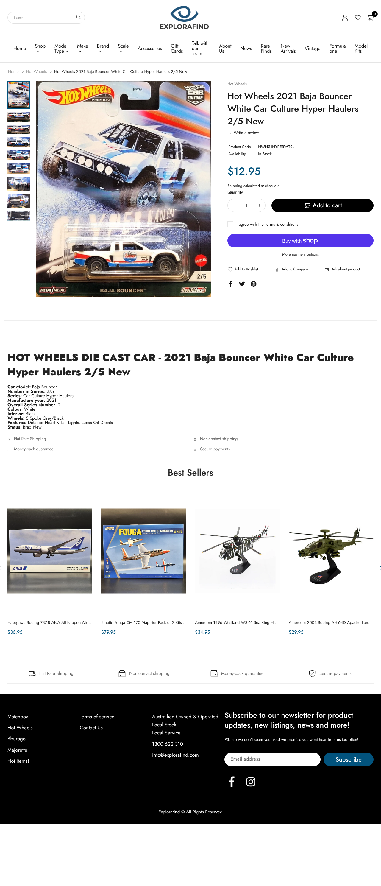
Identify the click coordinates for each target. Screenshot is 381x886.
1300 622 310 (167, 744)
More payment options (300, 254)
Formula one (337, 49)
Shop (40, 46)
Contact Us (91, 727)
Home (19, 48)
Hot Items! (18, 761)
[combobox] (46, 18)
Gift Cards (177, 49)
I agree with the (267, 225)
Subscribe (348, 759)
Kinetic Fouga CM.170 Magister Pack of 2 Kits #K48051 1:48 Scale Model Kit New (173, 623)
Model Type (61, 49)
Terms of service (97, 716)
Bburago (16, 738)
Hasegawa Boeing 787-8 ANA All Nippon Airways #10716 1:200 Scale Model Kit (79, 623)
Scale (123, 46)
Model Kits (361, 49)
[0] (371, 18)
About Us (225, 49)
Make (82, 46)
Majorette (17, 749)
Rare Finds (266, 49)
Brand (103, 46)
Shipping (234, 186)
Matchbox (17, 716)
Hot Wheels (37, 72)
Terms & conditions (281, 225)
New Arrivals (288, 49)
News (246, 48)
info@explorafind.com (175, 755)
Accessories (150, 48)
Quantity (235, 192)
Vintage (313, 48)
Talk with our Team (200, 48)
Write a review (246, 133)
